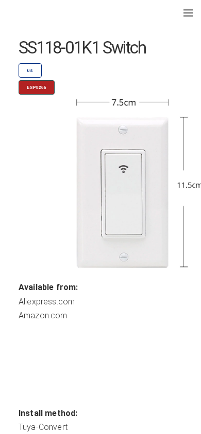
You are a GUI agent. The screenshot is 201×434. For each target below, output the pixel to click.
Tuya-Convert (43, 427)
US (30, 70)
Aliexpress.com (47, 301)
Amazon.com (43, 315)
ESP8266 (36, 87)
